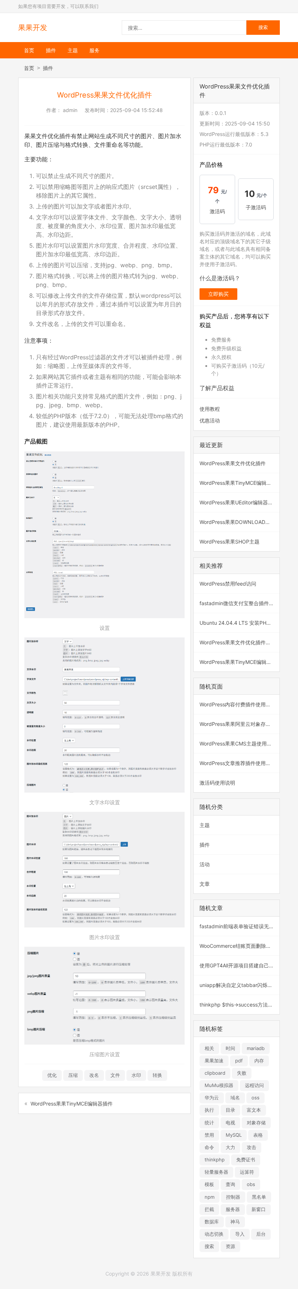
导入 (240, 1234)
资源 (230, 1246)
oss (255, 1097)
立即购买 (218, 294)
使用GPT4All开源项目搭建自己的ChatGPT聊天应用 (239, 965)
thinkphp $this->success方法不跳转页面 (239, 1004)
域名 (235, 1097)
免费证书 (245, 1159)
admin (70, 110)
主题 (73, 50)
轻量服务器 (216, 1172)
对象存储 (256, 1122)
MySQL (234, 1135)
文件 (115, 1075)
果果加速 (214, 1060)
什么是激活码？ (220, 278)
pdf (239, 1060)
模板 (209, 1184)
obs (251, 1184)
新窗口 (258, 1209)
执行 (209, 1110)
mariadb (256, 1048)
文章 (205, 884)
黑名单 (259, 1197)
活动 (205, 864)
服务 (94, 50)
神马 (235, 1221)
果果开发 (32, 28)
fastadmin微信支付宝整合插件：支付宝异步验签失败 (239, 603)
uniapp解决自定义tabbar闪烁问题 (239, 985)
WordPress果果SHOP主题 (229, 541)
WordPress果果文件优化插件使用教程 (239, 642)
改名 (94, 1075)
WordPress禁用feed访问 (228, 584)
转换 (157, 1075)
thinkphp (215, 1159)
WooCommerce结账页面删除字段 (238, 946)
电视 (230, 1122)
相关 (209, 1048)
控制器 (233, 1197)
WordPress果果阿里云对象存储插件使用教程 (239, 724)
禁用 (209, 1135)
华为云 (212, 1097)
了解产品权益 (217, 388)
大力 (230, 1147)
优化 (52, 1075)
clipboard (215, 1073)
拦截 (209, 1209)
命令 (209, 1147)
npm (209, 1197)
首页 (29, 50)
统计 (209, 1122)
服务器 (233, 1209)
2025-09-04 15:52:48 (136, 110)
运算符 (247, 1172)
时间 (230, 1048)
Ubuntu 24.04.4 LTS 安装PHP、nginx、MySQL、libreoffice (239, 623)
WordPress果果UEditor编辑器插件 (239, 502)
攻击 (251, 1147)
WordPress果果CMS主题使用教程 (238, 743)
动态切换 (214, 1234)
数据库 (212, 1221)
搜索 (209, 1246)
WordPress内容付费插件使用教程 (238, 704)
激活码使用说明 (217, 783)
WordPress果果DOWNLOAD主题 (237, 522)
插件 (51, 50)
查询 (230, 1184)
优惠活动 (210, 420)
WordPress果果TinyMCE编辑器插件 (72, 1103)
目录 (230, 1110)
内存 (259, 1060)
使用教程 (210, 409)
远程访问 (254, 1085)
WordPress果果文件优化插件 (233, 463)
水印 (136, 1075)
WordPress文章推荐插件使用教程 (238, 763)
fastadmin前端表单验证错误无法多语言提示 (239, 926)
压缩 (73, 1075)
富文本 (254, 1110)
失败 (241, 1073)
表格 (258, 1135)
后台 (261, 1234)
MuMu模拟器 (219, 1085)
